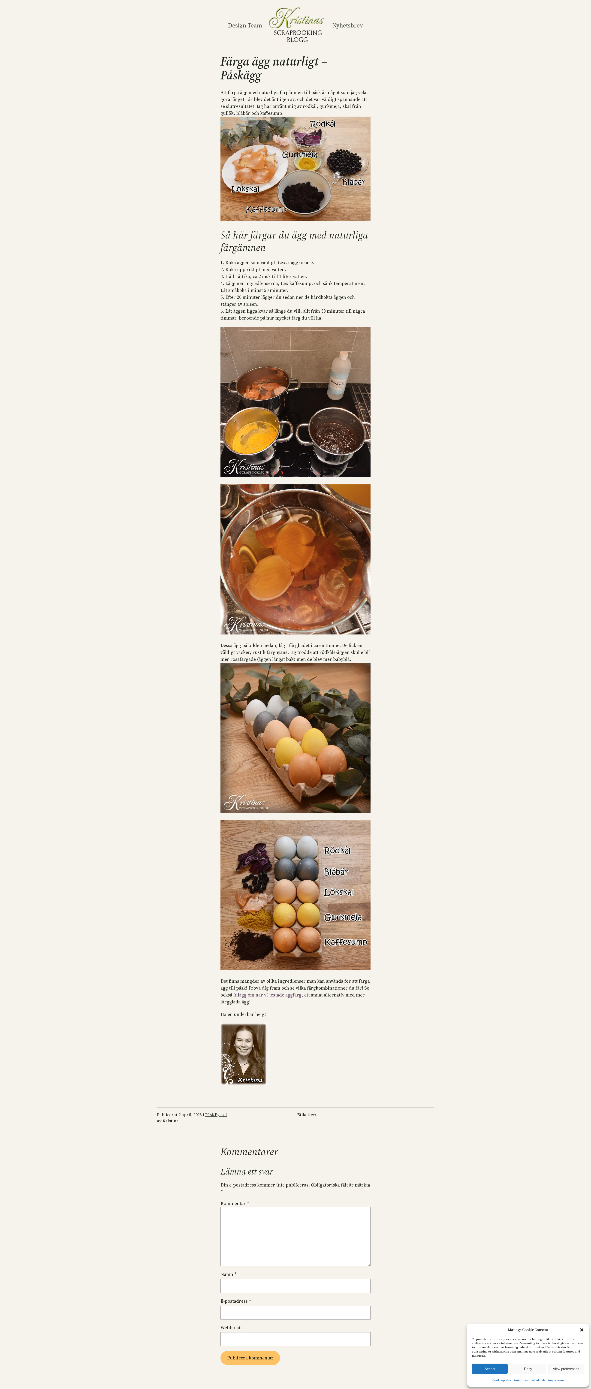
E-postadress (235, 1301)
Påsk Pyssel (216, 1114)
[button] (581, 1330)
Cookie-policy (502, 1380)
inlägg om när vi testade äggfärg (267, 995)
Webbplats (231, 1327)
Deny (528, 1369)
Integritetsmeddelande (530, 1380)
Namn (228, 1274)
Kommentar (234, 1203)
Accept (490, 1369)
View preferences (566, 1369)
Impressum (556, 1380)
